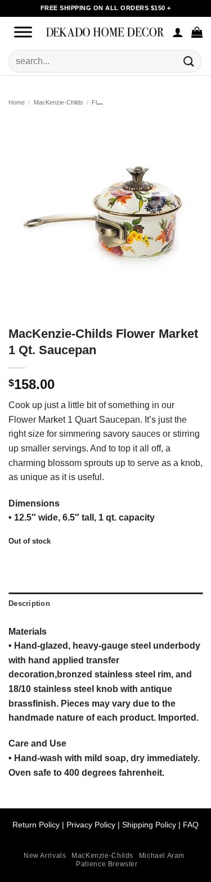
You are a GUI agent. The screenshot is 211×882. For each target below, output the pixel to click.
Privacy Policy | (93, 824)
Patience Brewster (106, 864)
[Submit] (189, 61)
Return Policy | (39, 824)
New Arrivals (45, 856)
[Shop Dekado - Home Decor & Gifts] (105, 32)
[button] (197, 32)
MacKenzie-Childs (58, 102)
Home (16, 102)
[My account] (177, 32)
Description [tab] (29, 603)
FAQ (191, 824)
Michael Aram (162, 856)
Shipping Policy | (150, 824)
